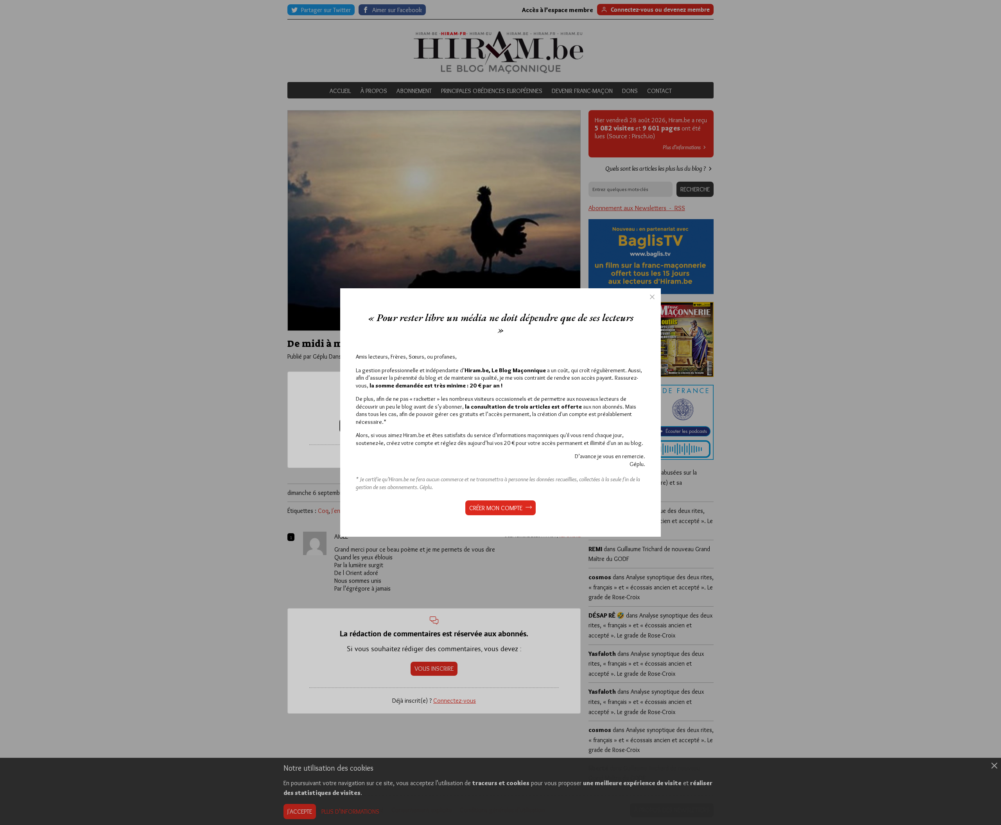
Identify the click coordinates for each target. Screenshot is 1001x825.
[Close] (652, 296)
